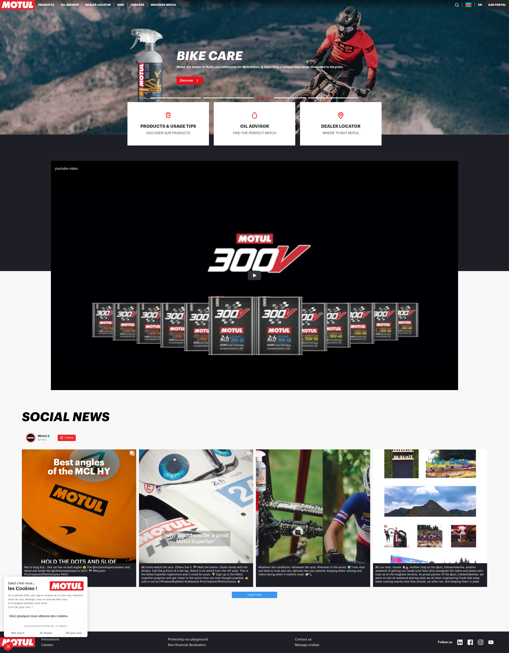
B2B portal (497, 4)
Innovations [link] (50, 639)
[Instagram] (480, 642)
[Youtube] (491, 642)
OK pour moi (74, 632)
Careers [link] (47, 645)
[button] (8, 646)
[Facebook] (470, 642)
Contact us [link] (303, 639)
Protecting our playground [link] (188, 639)
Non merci (17, 632)
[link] (120, 5)
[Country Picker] (468, 5)
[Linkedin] (460, 642)
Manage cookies (307, 645)
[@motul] (31, 438)
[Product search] (457, 5)
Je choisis (46, 632)
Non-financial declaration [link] (187, 645)
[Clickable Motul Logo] (17, 5)
